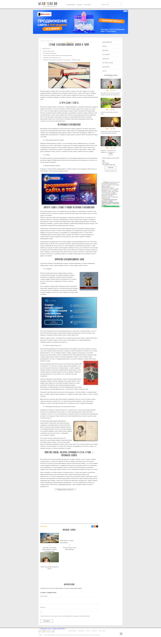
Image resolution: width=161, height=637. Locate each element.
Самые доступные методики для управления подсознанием (110, 132)
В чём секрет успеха (49, 51)
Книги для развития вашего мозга (49, 567)
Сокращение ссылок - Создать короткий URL (52, 628)
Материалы (106, 67)
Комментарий (44, 596)
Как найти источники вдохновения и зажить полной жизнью (49, 549)
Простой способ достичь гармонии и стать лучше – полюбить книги (61, 59)
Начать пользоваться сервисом (111, 206)
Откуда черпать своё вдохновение (69, 548)
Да (103, 160)
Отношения (106, 54)
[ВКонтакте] (92, 526)
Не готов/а (106, 163)
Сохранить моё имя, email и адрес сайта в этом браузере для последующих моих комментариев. (65, 616)
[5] (46, 526)
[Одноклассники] (95, 526)
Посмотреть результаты (111, 170)
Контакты (79, 4)
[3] (43, 526)
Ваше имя (42, 607)
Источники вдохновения (49, 53)
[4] (45, 526)
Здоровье (105, 50)
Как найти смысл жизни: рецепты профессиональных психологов (110, 94)
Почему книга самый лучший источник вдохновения (57, 55)
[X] (97, 526)
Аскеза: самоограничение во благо (109, 113)
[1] (41, 526)
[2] (42, 526)
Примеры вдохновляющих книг (52, 57)
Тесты (104, 71)
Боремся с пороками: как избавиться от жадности (108, 151)
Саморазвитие (71, 4)
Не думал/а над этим (109, 164)
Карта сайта (87, 4)
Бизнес (104, 46)
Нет (104, 161)
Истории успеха (107, 63)
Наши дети (105, 58)
